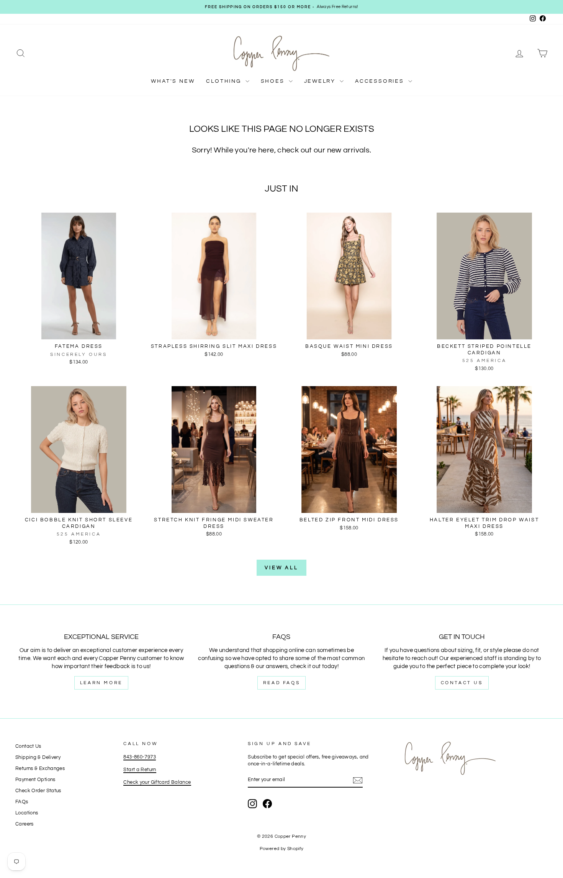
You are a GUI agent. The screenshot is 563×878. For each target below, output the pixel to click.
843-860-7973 (139, 757)
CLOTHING (224, 81)
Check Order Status (38, 790)
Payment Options (35, 779)
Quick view (78, 331)
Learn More (101, 682)
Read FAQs (281, 682)
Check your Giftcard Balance (157, 782)
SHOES (274, 81)
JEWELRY (321, 81)
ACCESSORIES (380, 81)
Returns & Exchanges (40, 768)
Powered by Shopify (282, 848)
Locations (26, 813)
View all (281, 567)
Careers (24, 824)
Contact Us (462, 682)
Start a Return (139, 769)
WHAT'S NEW (173, 81)
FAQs (21, 801)
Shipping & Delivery (38, 757)
